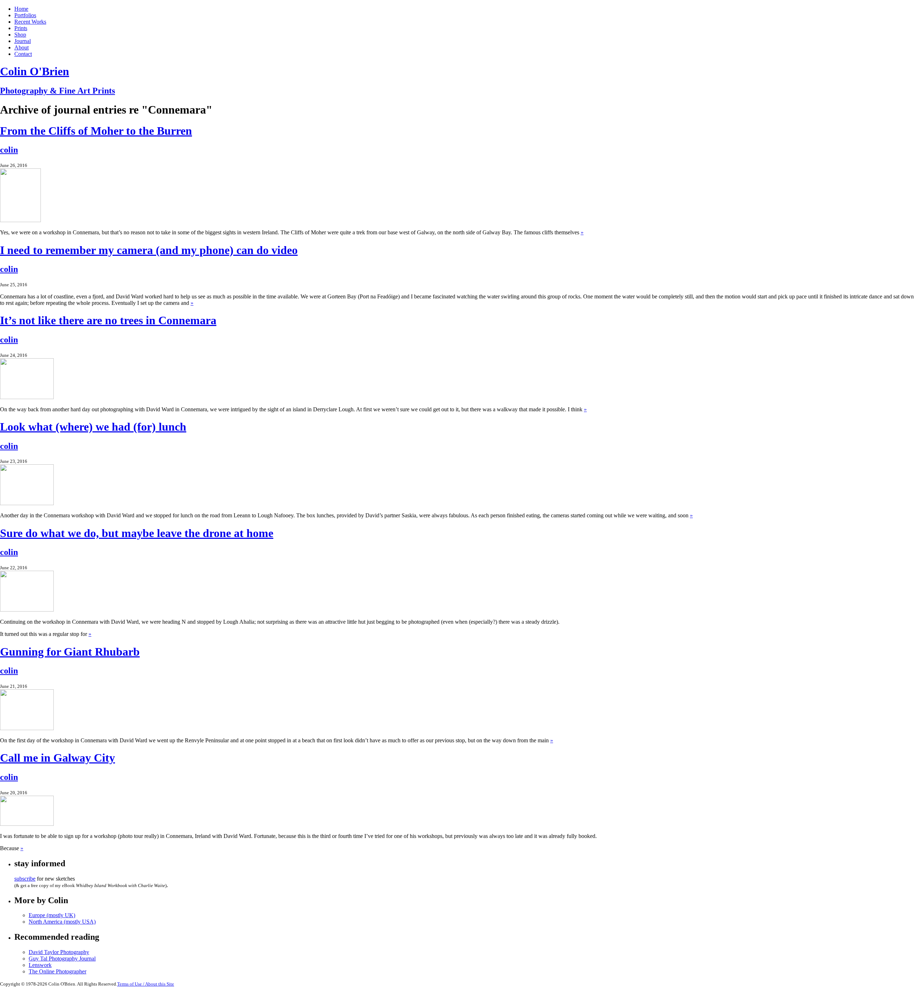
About (21, 47)
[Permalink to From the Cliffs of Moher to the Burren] (20, 220)
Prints (20, 28)
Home (21, 9)
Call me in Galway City (57, 757)
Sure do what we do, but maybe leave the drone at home (136, 533)
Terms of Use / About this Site (145, 984)
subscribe (24, 879)
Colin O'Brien (34, 71)
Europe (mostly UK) (52, 915)
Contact (23, 54)
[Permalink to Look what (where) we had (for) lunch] (27, 503)
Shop (20, 35)
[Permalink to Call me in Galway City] (27, 824)
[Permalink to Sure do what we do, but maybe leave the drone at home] (27, 610)
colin (9, 149)
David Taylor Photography (59, 952)
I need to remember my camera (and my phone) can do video (149, 250)
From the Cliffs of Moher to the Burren (96, 130)
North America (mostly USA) (62, 922)
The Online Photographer (57, 971)
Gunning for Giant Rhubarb (70, 651)
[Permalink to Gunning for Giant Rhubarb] (27, 728)
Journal (22, 41)
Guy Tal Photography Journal (62, 958)
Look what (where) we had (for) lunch (93, 426)
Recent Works (30, 22)
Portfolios (25, 15)
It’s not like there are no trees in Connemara (108, 320)
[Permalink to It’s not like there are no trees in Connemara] (27, 397)
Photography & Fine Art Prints (57, 90)
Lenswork (40, 965)
